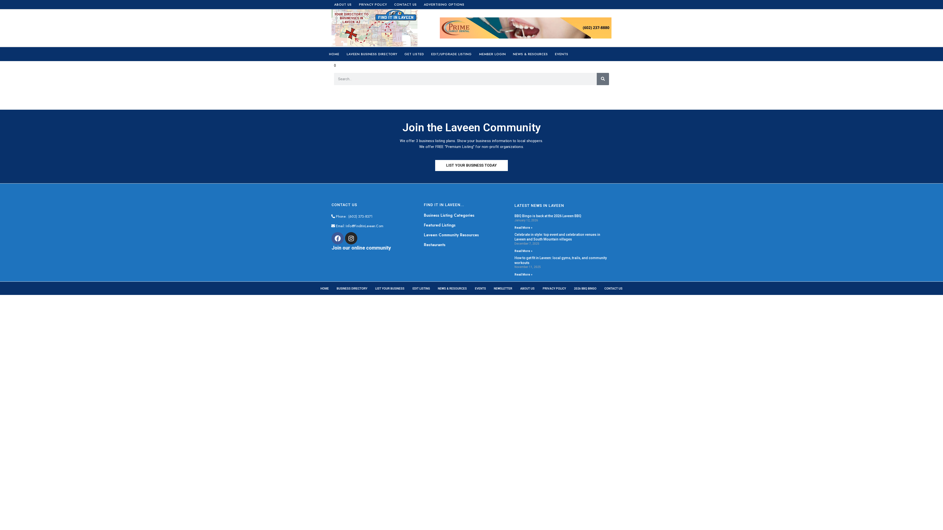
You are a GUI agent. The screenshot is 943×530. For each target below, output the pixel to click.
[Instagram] (351, 238)
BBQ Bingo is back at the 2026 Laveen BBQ (547, 216)
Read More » (523, 227)
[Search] (603, 79)
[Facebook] (338, 238)
